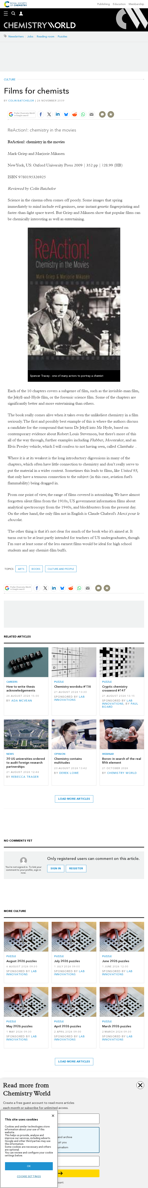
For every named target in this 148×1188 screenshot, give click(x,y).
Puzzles (62, 36)
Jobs (30, 36)
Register (76, 868)
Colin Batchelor (21, 100)
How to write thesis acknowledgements (20, 688)
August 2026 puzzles (21, 961)
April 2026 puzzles (67, 1026)
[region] (29, 1149)
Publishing (103, 4)
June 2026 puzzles (115, 961)
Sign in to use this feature (121, 105)
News (10, 753)
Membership (136, 4)
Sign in (55, 868)
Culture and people (61, 568)
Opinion (59, 753)
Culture (9, 79)
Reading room (45, 36)
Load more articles (74, 798)
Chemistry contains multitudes (68, 760)
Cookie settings (29, 1176)
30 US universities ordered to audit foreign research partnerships (25, 762)
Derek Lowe (69, 773)
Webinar (108, 753)
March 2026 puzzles (116, 1026)
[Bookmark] (110, 114)
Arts (21, 568)
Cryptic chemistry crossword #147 (114, 688)
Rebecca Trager (25, 776)
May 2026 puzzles (19, 1026)
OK (29, 1166)
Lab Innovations (69, 698)
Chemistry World (122, 773)
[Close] (53, 1115)
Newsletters (16, 36)
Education (119, 4)
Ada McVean (21, 700)
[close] (140, 105)
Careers (12, 681)
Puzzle (59, 681)
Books (36, 568)
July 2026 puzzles (67, 961)
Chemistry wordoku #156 (72, 686)
